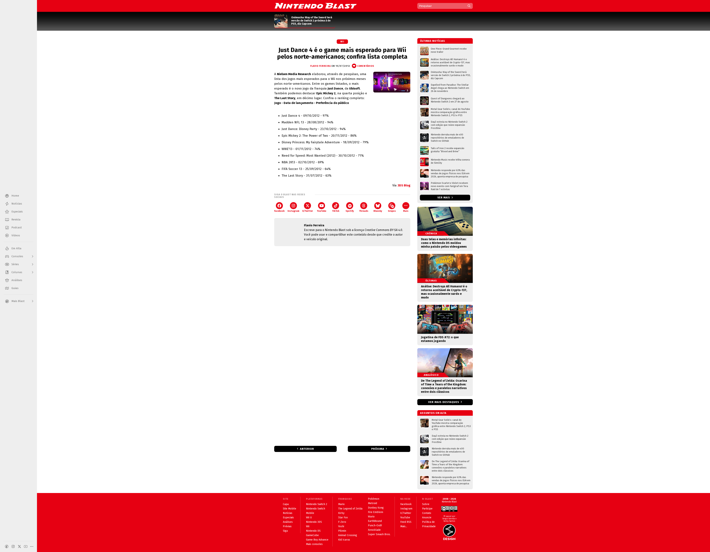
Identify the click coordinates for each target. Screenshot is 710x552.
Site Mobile (289, 508)
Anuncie (426, 517)
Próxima (377, 448)
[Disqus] (342, 298)
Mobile (310, 513)
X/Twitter (307, 211)
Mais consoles (314, 544)
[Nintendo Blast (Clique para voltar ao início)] (315, 5)
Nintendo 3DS (314, 522)
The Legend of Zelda (350, 508)
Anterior (307, 448)
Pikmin (342, 530)
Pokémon (373, 498)
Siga (285, 530)
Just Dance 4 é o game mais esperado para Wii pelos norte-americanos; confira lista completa (342, 53)
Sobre (425, 504)
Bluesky (377, 211)
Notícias (287, 513)
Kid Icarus (344, 539)
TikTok (335, 211)
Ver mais (444, 197)
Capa (286, 504)
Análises (288, 522)
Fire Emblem (375, 512)
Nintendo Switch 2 (316, 504)
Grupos (392, 211)
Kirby (341, 513)
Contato (426, 513)
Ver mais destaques (443, 402)
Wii (342, 41)
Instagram (293, 211)
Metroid (372, 503)
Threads (363, 211)
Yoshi (341, 526)
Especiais (288, 517)
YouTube (321, 211)
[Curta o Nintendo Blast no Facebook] (6, 546)
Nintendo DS (313, 530)
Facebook (279, 211)
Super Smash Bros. (379, 534)
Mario (341, 504)
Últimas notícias (432, 41)
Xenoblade (374, 529)
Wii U (309, 517)
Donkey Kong (376, 507)
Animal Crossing (347, 535)
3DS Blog (404, 185)
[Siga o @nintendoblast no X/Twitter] (19, 546)
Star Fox (343, 517)
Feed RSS (405, 522)
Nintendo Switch (315, 508)
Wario (371, 516)
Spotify (350, 211)
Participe (427, 508)
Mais (405, 211)
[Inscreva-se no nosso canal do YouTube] (26, 546)
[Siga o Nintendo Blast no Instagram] (13, 546)
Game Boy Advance (317, 539)
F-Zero (342, 522)
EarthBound (375, 521)
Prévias (287, 526)
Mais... (403, 526)
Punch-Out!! (375, 525)
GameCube (312, 535)
